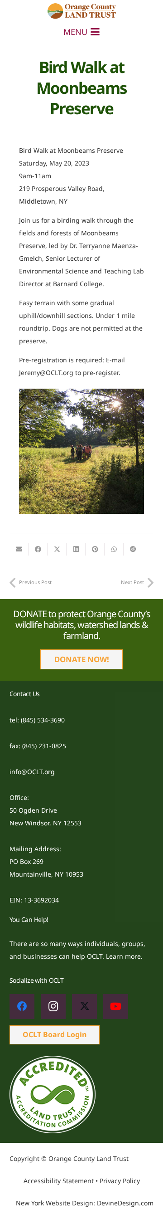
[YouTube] (115, 1006)
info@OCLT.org (32, 771)
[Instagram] (53, 1006)
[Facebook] (22, 1006)
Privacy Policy (120, 1180)
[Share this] (38, 549)
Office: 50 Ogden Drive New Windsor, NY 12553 (46, 810)
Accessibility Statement (59, 1180)
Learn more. (124, 956)
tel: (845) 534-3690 (37, 720)
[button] (81, 31)
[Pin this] (95, 549)
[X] (84, 1006)
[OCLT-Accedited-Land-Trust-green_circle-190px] (81, 1094)
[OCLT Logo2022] (81, 11)
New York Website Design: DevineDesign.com (84, 1203)
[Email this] (19, 549)
